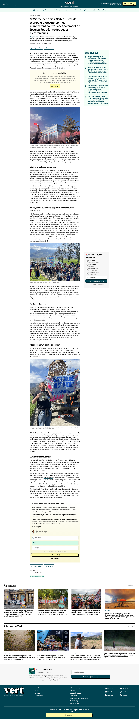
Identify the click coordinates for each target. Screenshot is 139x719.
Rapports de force (35, 15)
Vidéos (37, 690)
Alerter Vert (73, 696)
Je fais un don (128, 3)
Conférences (39, 696)
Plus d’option (55, 558)
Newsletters (38, 688)
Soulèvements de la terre (37, 576)
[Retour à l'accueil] (69, 3)
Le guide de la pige (75, 693)
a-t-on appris (48, 478)
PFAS (71, 156)
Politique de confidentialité (97, 284)
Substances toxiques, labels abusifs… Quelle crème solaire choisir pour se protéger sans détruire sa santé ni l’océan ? (98, 70)
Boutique (37, 693)
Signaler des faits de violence (79, 698)
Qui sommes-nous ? (75, 688)
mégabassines (44, 220)
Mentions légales (75, 701)
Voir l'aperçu (48, 672)
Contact (72, 690)
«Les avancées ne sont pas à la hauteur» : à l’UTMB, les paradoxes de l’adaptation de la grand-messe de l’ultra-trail (98, 79)
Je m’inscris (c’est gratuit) (96, 281)
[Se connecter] (13, 4)
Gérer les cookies (75, 703)
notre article (64, 98)
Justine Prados (47, 43)
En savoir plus (36, 527)
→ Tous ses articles (36, 572)
